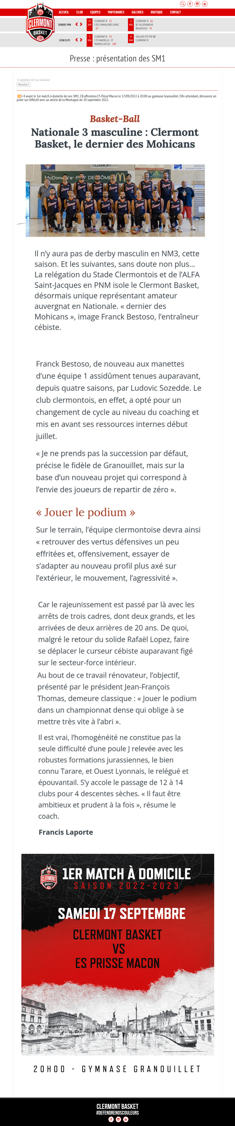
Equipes (95, 12)
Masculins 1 (23, 84)
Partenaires (116, 12)
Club (79, 12)
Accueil (64, 12)
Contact (175, 12)
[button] (76, 25)
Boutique (157, 12)
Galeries (137, 12)
